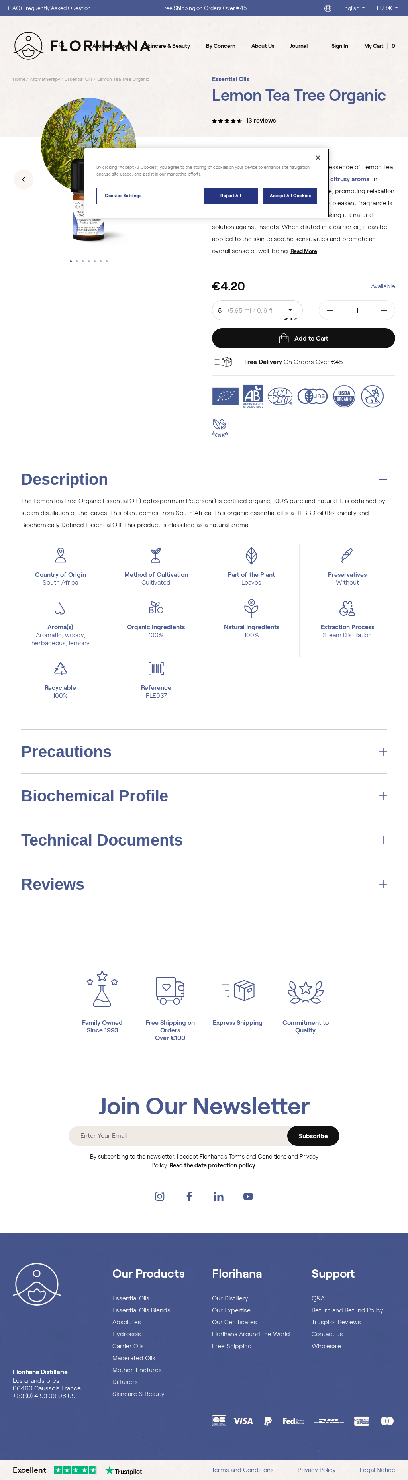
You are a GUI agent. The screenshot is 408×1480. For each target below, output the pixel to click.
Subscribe (313, 1136)
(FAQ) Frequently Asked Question (49, 8)
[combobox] (257, 310)
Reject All (230, 195)
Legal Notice (377, 1469)
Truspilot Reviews (336, 1322)
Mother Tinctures (137, 1369)
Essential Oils (130, 1298)
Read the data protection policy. (213, 1165)
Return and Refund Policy (347, 1310)
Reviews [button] (52, 884)
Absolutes (126, 1322)
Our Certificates (234, 1322)
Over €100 (170, 1037)
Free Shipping (232, 1346)
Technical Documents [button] (102, 840)
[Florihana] (81, 45)
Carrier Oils (128, 1346)
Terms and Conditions (243, 1469)
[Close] (318, 157)
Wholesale (326, 1346)
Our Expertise (231, 1310)
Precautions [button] (66, 752)
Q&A (318, 1298)
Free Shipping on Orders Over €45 (204, 8)
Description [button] (64, 479)
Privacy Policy (317, 1469)
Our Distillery (230, 1298)
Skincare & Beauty (138, 1393)
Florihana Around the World (251, 1334)
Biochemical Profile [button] (94, 796)
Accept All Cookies (290, 195)
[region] (206, 183)
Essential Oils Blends (141, 1310)
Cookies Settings (123, 195)
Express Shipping (238, 1022)
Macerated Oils (133, 1358)
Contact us (327, 1334)
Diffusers (125, 1381)
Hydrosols (126, 1334)
